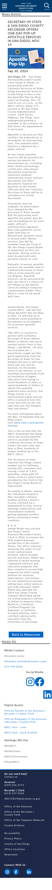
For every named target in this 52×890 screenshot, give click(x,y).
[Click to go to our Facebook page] (16, 872)
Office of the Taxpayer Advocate (24, 819)
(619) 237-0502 (14, 793)
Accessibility (12, 833)
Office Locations (14, 849)
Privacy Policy (13, 838)
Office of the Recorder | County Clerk (19, 813)
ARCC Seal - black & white (20, 732)
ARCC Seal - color (15, 727)
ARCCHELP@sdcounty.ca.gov (22, 798)
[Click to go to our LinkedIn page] (29, 872)
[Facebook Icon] (40, 682)
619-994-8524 (13, 666)
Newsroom (11, 854)
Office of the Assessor (18, 806)
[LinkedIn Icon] (47, 695)
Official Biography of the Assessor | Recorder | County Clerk (25, 720)
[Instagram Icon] (30, 682)
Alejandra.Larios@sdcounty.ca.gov (25, 661)
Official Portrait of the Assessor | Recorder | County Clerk (25, 712)
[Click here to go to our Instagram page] (7, 872)
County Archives (14, 825)
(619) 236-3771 (14, 784)
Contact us (11, 776)
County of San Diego (17, 843)
